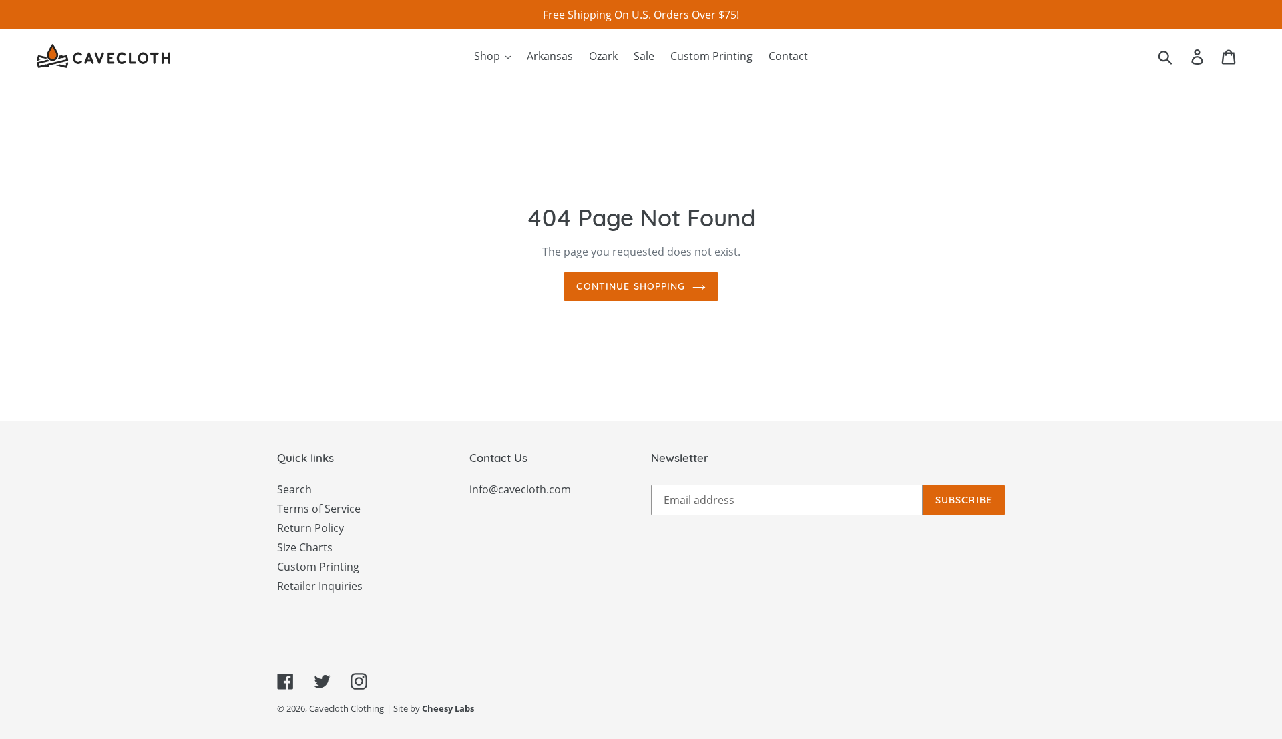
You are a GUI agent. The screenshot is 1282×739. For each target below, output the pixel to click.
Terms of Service (319, 508)
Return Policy (310, 528)
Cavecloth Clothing (346, 708)
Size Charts (305, 547)
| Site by (430, 708)
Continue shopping (630, 286)
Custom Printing (318, 566)
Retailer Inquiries (320, 586)
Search (294, 489)
